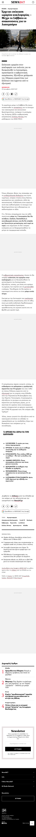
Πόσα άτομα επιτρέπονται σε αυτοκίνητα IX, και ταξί (18, 473)
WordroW (10, 578)
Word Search (18, 578)
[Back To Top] (32, 823)
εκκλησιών (28, 298)
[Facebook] (3, 94)
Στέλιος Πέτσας (18, 117)
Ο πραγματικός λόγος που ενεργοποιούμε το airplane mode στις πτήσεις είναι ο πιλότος (18, 543)
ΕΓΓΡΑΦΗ (18, 798)
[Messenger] (11, 94)
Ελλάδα (4, 8)
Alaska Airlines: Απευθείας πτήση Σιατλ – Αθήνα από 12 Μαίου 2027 (17, 538)
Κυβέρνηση (5, 523)
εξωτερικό (5, 393)
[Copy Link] (16, 94)
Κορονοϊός (13, 523)
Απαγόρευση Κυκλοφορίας (10, 520)
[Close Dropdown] (33, 772)
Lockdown (22, 523)
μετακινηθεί (29, 287)
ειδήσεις (14, 570)
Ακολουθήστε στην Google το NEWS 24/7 (14, 568)
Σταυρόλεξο (25, 576)
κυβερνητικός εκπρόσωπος (13, 275)
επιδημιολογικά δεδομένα (13, 195)
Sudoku (4, 578)
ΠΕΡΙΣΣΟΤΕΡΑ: (6, 534)
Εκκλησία (29, 520)
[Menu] (3, 2)
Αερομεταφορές (13, 8)
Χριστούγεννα (17, 525)
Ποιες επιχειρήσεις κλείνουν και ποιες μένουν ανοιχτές (17, 462)
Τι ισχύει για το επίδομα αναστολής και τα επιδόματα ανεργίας (18, 449)
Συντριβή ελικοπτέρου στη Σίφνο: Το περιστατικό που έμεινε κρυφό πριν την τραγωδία (16, 549)
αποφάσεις (18, 107)
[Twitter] (7, 94)
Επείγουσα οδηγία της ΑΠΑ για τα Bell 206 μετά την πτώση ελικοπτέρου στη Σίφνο (18, 561)
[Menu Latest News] (33, 2)
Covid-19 (22, 520)
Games (10, 576)
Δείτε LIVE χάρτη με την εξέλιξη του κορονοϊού (19, 479)
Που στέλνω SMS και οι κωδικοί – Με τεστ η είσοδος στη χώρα (19, 455)
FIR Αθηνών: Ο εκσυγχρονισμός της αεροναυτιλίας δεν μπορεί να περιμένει (16, 555)
